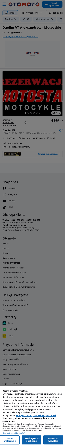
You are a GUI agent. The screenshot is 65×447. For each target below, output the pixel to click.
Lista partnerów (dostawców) (14, 433)
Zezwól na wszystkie (53, 440)
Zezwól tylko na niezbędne (31, 440)
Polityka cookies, (25, 415)
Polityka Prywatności (45, 415)
